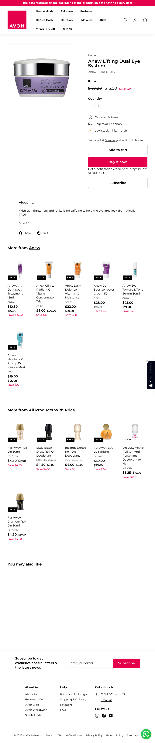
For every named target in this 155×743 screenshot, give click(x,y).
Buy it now (118, 162)
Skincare (67, 11)
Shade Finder (34, 715)
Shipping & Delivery (73, 699)
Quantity (95, 98)
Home (92, 55)
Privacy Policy (94, 735)
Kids (103, 20)
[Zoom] (41, 77)
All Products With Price (52, 410)
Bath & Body (44, 20)
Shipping (111, 140)
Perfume (86, 11)
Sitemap (132, 735)
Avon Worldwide (36, 710)
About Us (31, 694)
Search (50, 735)
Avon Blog (32, 704)
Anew (92, 71)
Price (92, 81)
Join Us (67, 28)
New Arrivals (44, 11)
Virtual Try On (45, 28)
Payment (66, 704)
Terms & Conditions (70, 735)
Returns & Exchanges (74, 694)
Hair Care (67, 20)
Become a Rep (34, 699)
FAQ (63, 710)
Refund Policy (114, 735)
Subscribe (117, 183)
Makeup (87, 20)
